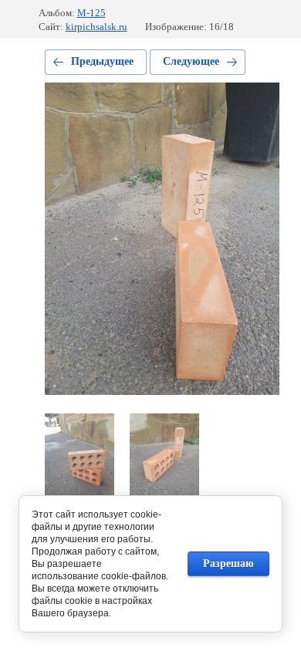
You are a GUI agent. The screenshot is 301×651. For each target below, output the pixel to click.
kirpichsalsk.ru (96, 26)
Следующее (191, 61)
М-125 (91, 13)
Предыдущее (102, 61)
